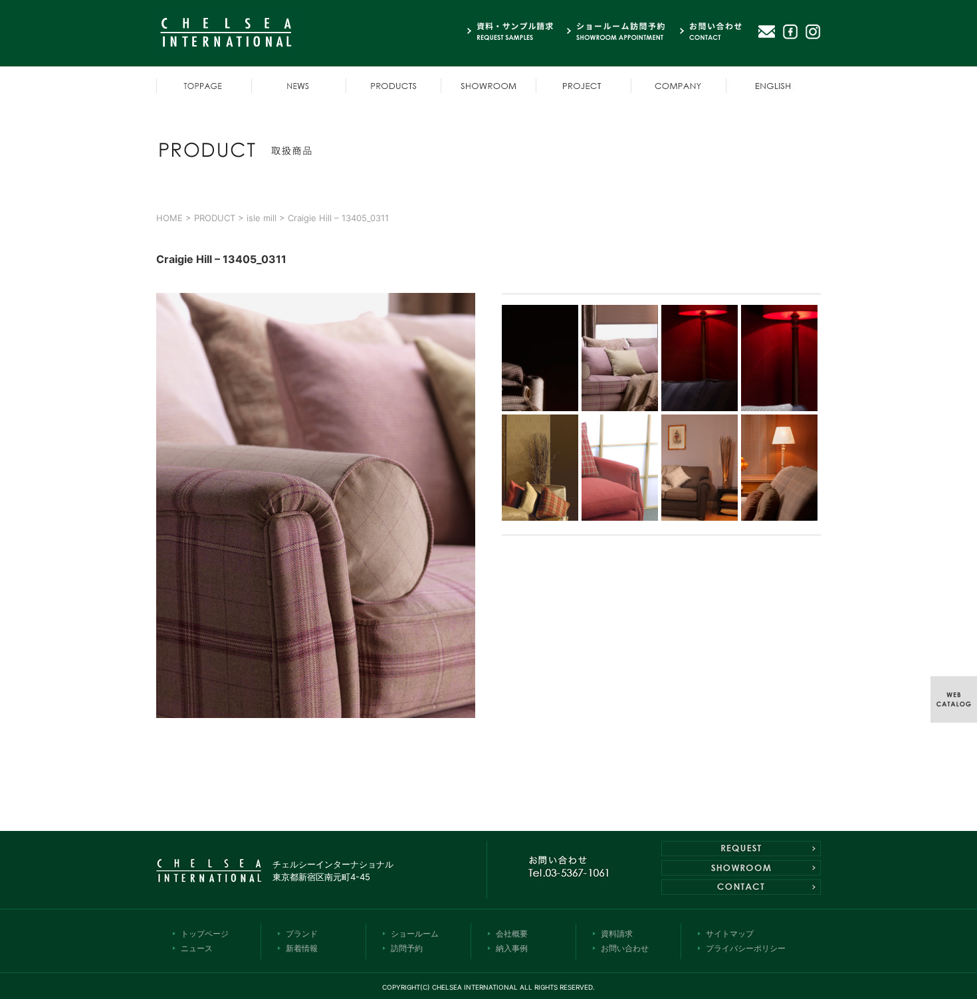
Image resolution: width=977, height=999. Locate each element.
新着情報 (302, 948)
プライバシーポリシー (746, 948)
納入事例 (512, 948)
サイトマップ (730, 934)
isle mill (261, 218)
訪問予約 (407, 948)
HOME (169, 218)
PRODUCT (214, 218)
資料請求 (617, 934)
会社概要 (512, 934)
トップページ (205, 934)
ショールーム (415, 934)
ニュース (197, 948)
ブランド (302, 934)
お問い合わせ (625, 948)
